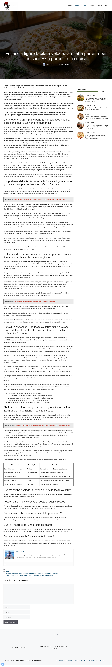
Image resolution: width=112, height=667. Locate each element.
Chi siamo (69, 5)
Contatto (99, 5)
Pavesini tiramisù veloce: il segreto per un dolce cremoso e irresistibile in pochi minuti (29, 575)
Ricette (7, 571)
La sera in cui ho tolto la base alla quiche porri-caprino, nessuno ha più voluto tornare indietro (96, 136)
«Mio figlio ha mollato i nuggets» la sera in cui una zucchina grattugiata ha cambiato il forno (96, 99)
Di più (103, 91)
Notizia (77, 5)
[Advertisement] (56, 37)
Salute (92, 5)
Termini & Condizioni (64, 660)
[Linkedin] (5, 564)
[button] (106, 5)
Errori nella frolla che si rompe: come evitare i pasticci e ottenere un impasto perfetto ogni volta (32, 573)
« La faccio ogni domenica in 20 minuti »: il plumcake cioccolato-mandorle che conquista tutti (96, 127)
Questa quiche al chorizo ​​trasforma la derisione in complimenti (96, 108)
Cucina (85, 5)
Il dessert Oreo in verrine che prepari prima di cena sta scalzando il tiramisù (96, 117)
